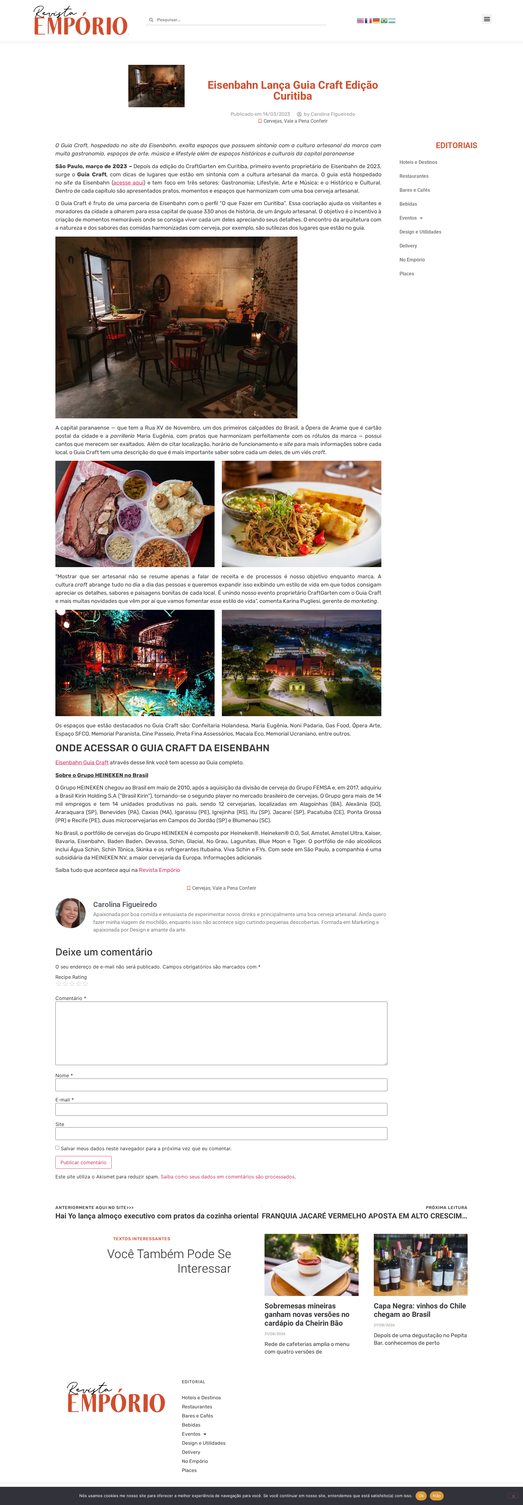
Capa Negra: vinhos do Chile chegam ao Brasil (420, 1310)
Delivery (408, 246)
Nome (64, 1075)
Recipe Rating (71, 977)
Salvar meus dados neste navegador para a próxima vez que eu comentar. (146, 1148)
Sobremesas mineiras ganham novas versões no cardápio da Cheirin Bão (307, 1315)
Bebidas (408, 204)
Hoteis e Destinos (418, 162)
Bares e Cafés (415, 190)
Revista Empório (159, 870)
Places (407, 274)
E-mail (64, 1099)
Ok (421, 1495)
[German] (376, 20)
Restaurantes (414, 176)
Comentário (70, 998)
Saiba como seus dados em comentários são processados (227, 1177)
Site (59, 1124)
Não (437, 1495)
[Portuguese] (384, 20)
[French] (369, 20)
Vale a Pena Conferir (305, 121)
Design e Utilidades (420, 232)
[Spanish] (392, 20)
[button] (487, 19)
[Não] (513, 1495)
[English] (361, 20)
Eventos (408, 218)
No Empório (412, 260)
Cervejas (273, 121)
